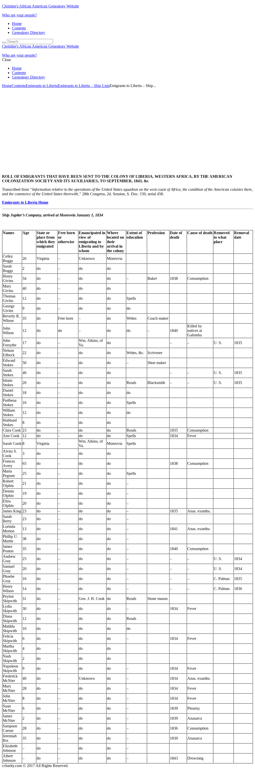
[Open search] (4, 42)
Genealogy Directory (28, 32)
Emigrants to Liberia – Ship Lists (84, 86)
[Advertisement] (127, 127)
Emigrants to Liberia (42, 86)
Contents (19, 28)
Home (17, 23)
